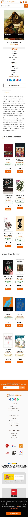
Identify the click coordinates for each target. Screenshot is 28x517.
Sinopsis (7, 92)
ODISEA (8, 159)
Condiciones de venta (14, 421)
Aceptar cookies (14, 513)
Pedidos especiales (14, 438)
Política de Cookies (14, 425)
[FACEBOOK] (10, 399)
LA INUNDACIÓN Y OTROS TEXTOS (8, 196)
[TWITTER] (13, 399)
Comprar (8, 171)
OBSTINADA (20, 233)
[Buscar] (26, 6)
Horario (14, 435)
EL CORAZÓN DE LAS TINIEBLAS (8, 234)
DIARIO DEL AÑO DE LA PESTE (20, 277)
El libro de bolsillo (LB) (14, 77)
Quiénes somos (14, 433)
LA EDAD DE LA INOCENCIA (20, 159)
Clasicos (14, 64)
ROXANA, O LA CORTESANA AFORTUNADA (8, 277)
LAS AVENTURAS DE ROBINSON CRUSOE (20, 350)
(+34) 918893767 (14, 406)
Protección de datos (14, 423)
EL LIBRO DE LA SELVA (20, 196)
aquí (18, 507)
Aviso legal (14, 418)
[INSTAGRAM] (15, 399)
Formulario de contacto (14, 411)
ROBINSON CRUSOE (8, 313)
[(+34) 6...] (18, 399)
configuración (14, 509)
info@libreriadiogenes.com (14, 408)
